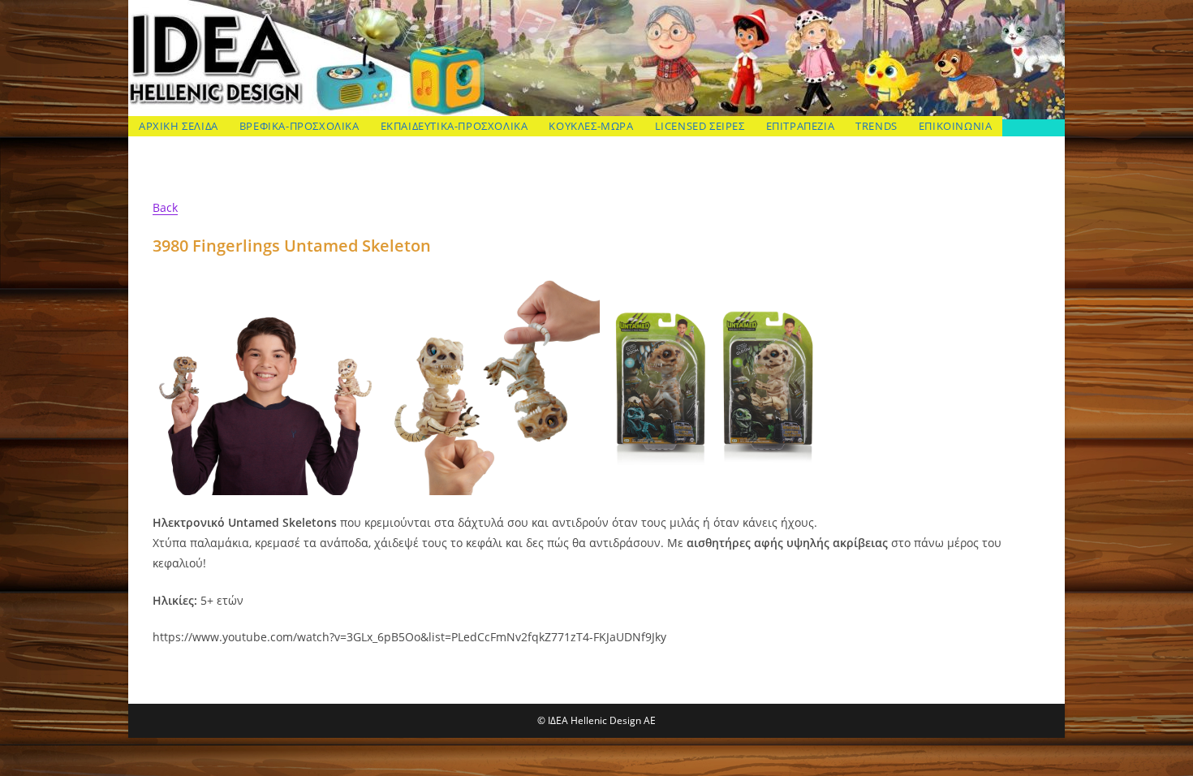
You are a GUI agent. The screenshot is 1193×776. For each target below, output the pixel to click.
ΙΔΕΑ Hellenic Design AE (233, 98)
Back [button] (165, 207)
